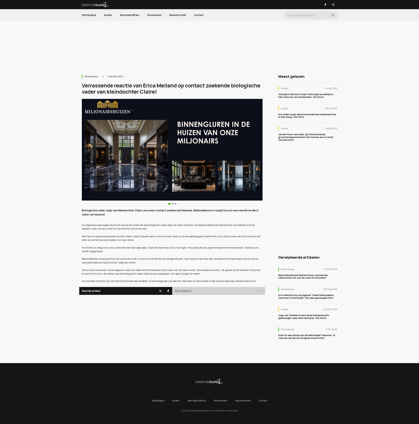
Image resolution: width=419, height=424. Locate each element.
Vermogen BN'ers (129, 15)
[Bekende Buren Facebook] (325, 5)
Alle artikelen (183, 291)
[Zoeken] (333, 15)
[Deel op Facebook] (168, 291)
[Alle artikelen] (175, 203)
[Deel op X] (160, 291)
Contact (199, 15)
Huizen (108, 15)
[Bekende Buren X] (333, 5)
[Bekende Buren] (95, 4)
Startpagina (89, 15)
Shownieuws (154, 15)
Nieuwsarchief (177, 15)
